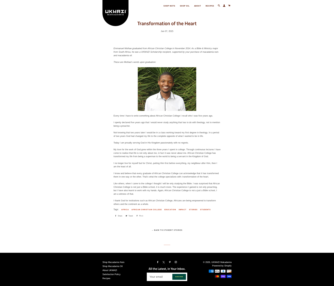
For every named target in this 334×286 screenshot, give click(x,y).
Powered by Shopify (222, 266)
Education (170, 210)
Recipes (210, 6)
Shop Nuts (169, 6)
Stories (193, 210)
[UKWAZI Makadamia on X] (164, 262)
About (197, 6)
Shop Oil (185, 6)
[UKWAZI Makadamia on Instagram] (176, 262)
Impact (182, 210)
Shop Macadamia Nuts (113, 262)
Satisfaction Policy (111, 274)
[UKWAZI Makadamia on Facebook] (158, 262)
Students (205, 210)
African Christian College (147, 210)
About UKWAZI (109, 270)
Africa (125, 210)
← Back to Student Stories (167, 230)
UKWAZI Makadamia (221, 262)
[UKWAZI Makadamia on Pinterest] (170, 262)
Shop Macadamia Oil (112, 266)
